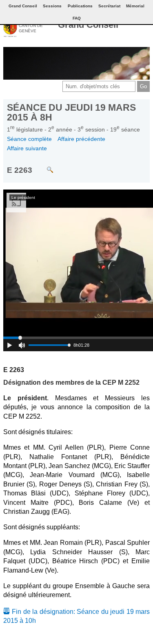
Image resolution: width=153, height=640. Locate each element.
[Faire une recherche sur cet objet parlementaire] (43, 165)
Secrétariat (109, 6)
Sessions (52, 6)
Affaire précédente (81, 139)
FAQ (77, 18)
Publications (80, 6)
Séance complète (29, 139)
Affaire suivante (27, 148)
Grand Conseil (88, 25)
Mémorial (135, 6)
